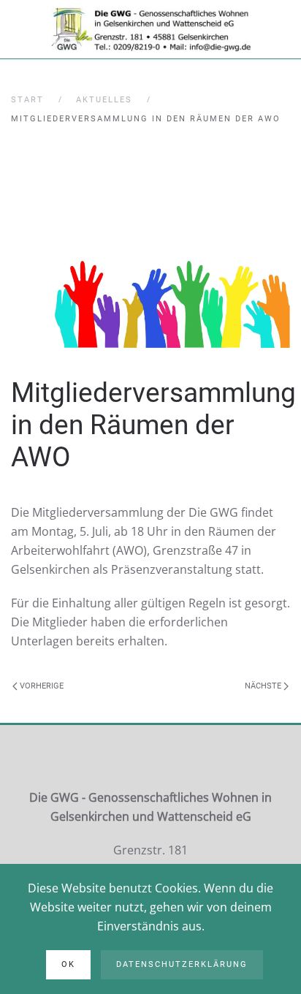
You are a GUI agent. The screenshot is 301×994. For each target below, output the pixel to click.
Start (27, 100)
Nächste (264, 686)
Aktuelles (104, 100)
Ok (68, 964)
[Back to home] (151, 29)
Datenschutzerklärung (182, 964)
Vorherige (41, 686)
